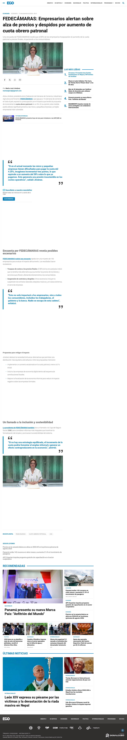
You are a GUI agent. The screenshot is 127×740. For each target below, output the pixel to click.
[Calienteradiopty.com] (80, 729)
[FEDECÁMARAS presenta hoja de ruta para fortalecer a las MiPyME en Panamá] (8, 121)
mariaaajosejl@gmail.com (12, 91)
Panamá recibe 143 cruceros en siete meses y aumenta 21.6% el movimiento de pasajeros (32, 553)
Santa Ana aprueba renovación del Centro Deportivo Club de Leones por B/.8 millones (82, 642)
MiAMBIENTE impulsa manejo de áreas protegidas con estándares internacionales (79, 105)
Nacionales (77, 3)
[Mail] (20, 80)
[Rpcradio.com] (72, 729)
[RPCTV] (39, 729)
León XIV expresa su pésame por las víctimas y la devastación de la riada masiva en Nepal (32, 701)
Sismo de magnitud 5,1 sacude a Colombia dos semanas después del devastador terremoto (58, 642)
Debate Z (50, 3)
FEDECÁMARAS (26, 99)
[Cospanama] (55, 729)
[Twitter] (10, 80)
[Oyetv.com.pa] (47, 729)
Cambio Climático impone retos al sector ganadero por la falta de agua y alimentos (36, 642)
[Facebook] (5, 80)
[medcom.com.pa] (96, 729)
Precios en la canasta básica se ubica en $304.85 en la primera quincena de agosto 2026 (30, 548)
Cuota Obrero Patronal (37, 534)
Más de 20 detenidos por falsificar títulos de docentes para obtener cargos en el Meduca (79, 91)
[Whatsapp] (15, 80)
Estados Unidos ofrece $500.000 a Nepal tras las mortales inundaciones (78, 692)
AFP (51, 647)
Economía (68, 3)
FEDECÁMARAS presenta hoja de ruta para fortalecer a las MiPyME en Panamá (38, 118)
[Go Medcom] (63, 729)
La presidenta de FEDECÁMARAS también (19, 428)
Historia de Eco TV (24, 733)
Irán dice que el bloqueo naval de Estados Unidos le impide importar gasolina (78, 704)
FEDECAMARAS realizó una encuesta (17, 259)
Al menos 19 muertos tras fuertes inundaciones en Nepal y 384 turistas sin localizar (80, 74)
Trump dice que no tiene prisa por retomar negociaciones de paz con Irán (78, 680)
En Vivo (117, 3)
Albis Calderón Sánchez (71, 596)
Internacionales (96, 3)
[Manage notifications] (122, 730)
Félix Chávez (7, 647)
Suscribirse (8, 199)
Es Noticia (58, 3)
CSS (51, 534)
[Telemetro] (31, 729)
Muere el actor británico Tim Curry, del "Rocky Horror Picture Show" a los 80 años (80, 82)
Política (86, 3)
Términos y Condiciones (10, 733)
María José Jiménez (13, 88)
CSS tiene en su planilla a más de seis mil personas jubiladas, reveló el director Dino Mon (13, 642)
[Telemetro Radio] (88, 729)
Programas (108, 3)
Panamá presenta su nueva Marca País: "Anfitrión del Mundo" (79, 98)
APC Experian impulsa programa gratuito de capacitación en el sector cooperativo (28, 558)
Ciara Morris (30, 647)
